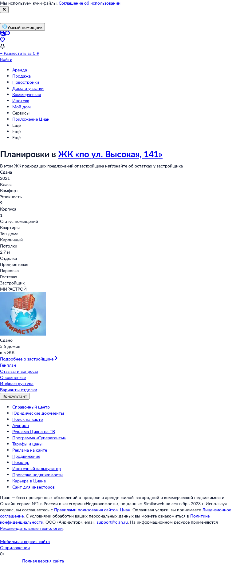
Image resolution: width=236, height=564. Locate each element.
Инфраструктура (16, 383)
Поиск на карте (27, 419)
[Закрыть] (4, 9)
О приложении (15, 547)
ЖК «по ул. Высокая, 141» (110, 154)
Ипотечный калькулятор (36, 468)
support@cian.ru (112, 522)
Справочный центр (31, 407)
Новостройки (25, 82)
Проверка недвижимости (37, 474)
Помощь (20, 462)
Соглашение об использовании (89, 3)
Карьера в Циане (29, 481)
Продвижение (26, 456)
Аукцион (20, 425)
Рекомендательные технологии (31, 528)
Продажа (21, 76)
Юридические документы (38, 413)
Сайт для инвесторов (33, 487)
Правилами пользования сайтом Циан (92, 510)
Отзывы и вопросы (19, 371)
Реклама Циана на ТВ (33, 431)
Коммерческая (26, 94)
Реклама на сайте (29, 450)
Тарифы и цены (27, 444)
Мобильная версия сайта (25, 541)
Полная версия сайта (43, 561)
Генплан (8, 365)
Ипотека (20, 100)
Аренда (19, 70)
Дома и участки (28, 88)
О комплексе (13, 377)
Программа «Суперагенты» (39, 438)
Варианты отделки (18, 390)
